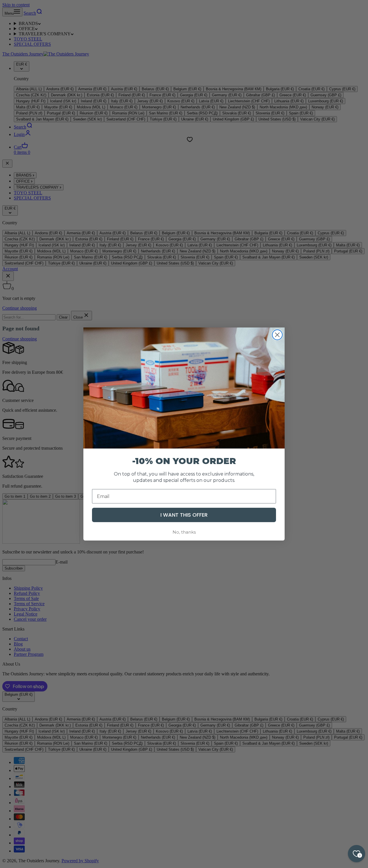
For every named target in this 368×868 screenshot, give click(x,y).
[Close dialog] (277, 335)
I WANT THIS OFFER (184, 514)
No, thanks (184, 532)
